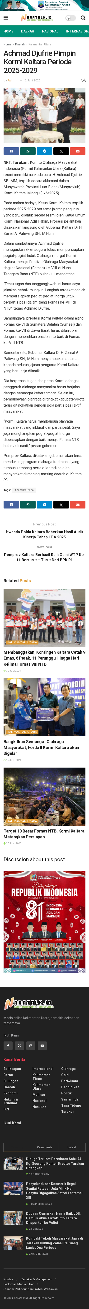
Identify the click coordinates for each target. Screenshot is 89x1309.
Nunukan (39, 1107)
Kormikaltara (24, 490)
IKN (6, 1109)
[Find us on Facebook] (8, 1045)
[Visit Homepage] (36, 18)
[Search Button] (83, 18)
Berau (8, 1075)
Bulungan (11, 1081)
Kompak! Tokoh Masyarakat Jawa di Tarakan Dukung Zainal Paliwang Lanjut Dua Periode (54, 1243)
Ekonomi (11, 1093)
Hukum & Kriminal (11, 1101)
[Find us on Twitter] (19, 1045)
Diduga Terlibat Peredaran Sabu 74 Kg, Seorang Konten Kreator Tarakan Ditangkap (55, 1163)
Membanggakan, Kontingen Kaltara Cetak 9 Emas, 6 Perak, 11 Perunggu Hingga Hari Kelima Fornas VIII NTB (44, 658)
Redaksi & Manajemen (36, 1279)
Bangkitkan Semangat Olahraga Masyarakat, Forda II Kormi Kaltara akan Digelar (41, 747)
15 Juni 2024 (13, 760)
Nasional (50, 31)
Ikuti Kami (12, 1123)
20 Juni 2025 (13, 843)
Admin (12, 80)
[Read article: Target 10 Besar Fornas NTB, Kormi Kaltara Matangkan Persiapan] (44, 797)
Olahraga (68, 1069)
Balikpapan (12, 1069)
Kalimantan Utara (39, 44)
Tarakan (67, 1111)
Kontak (8, 1279)
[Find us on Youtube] (42, 1045)
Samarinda (70, 1099)
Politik (66, 1093)
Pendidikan (70, 1087)
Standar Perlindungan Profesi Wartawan (31, 1289)
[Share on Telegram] (44, 151)
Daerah (27, 31)
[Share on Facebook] (11, 151)
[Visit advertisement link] (44, 5)
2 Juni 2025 (32, 80)
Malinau (39, 1095)
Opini (65, 1075)
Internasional (43, 1069)
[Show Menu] (6, 18)
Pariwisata (69, 1081)
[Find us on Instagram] (30, 1045)
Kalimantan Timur (41, 1077)
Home (8, 31)
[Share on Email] (77, 151)
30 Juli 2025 (13, 670)
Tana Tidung (71, 1105)
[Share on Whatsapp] (28, 151)
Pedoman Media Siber (19, 1284)
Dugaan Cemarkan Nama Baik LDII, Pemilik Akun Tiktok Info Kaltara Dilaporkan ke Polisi (53, 1218)
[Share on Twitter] (61, 151)
